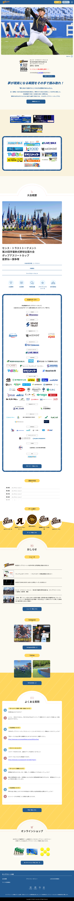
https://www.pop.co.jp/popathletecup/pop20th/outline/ (23, 739)
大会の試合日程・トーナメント (32, 263)
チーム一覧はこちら (32, 532)
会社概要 (4, 879)
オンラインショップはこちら (31, 862)
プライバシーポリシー (32, 879)
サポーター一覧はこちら (32, 466)
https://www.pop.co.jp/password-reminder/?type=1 (22, 760)
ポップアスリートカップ (13, 487)
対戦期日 (32, 268)
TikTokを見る (31, 683)
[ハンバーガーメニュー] (72, 2)
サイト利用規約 (6, 882)
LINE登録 (40, 73)
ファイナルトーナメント (32, 273)
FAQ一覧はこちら (32, 810)
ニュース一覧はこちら (32, 609)
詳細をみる (35, 101)
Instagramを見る (31, 647)
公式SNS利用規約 (54, 879)
